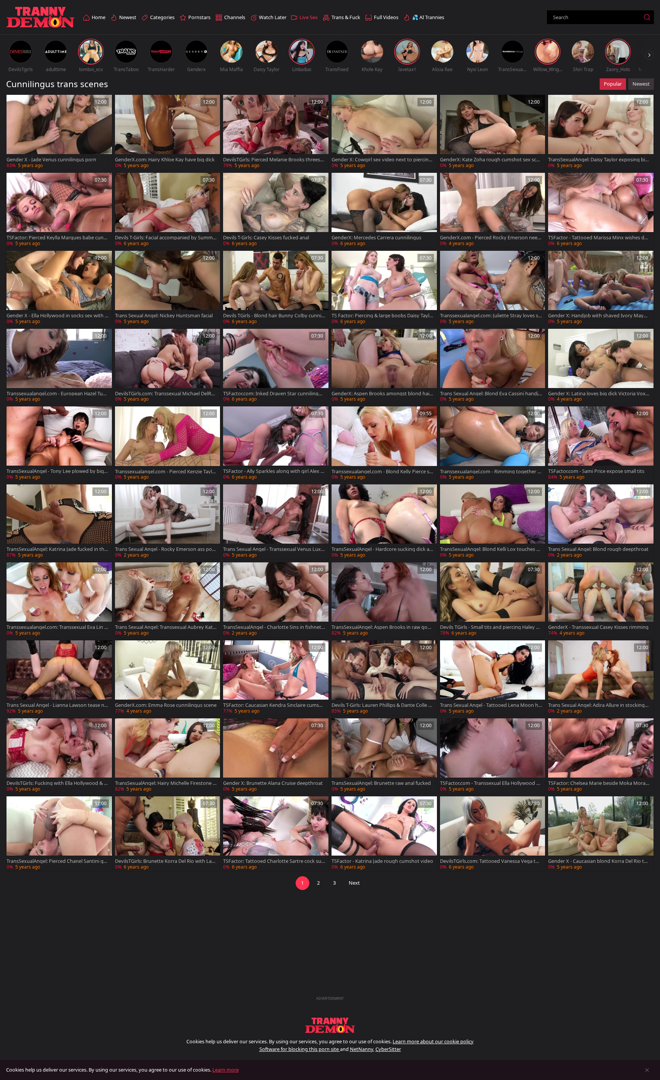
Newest (641, 83)
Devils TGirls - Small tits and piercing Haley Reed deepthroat (491, 627)
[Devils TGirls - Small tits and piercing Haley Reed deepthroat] (492, 599)
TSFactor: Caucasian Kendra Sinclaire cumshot (274, 705)
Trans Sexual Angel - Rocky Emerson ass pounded (165, 549)
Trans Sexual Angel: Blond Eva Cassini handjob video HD (490, 393)
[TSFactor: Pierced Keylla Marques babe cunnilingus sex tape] (59, 210)
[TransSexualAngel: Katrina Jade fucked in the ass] (59, 521)
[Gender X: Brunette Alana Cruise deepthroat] (275, 755)
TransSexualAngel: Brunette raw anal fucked (381, 783)
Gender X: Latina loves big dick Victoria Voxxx (598, 393)
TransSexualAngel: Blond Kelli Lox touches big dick (490, 549)
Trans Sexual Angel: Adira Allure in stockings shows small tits (597, 705)
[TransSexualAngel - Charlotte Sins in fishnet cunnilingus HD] (275, 599)
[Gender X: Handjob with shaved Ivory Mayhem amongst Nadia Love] (601, 288)
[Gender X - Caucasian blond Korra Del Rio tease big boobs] (601, 833)
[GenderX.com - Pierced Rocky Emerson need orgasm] (492, 210)
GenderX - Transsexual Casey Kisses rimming (598, 627)
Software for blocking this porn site (299, 1049)
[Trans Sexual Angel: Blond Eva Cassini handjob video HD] (492, 366)
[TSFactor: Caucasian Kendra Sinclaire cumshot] (275, 677)
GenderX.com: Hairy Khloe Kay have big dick (165, 159)
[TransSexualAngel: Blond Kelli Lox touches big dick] (492, 521)
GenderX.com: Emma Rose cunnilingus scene (166, 705)
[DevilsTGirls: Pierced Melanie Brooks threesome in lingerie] (275, 132)
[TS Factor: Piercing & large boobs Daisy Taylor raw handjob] (384, 288)
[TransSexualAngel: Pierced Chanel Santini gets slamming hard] (59, 833)
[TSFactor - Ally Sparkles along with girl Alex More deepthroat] (275, 443)
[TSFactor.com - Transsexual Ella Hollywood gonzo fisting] (492, 755)
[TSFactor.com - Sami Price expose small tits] (601, 443)
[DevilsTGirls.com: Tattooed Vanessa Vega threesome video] (492, 833)
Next (354, 882)
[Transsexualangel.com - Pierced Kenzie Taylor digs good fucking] (167, 443)
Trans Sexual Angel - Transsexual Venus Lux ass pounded (274, 549)
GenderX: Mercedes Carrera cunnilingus (376, 237)
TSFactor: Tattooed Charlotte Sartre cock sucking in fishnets (273, 861)
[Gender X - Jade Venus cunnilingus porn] (59, 132)
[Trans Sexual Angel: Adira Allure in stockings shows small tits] (601, 677)
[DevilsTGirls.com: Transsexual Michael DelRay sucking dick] (167, 366)
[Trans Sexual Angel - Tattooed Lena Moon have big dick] (492, 677)
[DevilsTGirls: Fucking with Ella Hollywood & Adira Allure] (59, 755)
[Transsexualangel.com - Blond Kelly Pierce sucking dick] (384, 443)
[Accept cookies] (647, 1070)
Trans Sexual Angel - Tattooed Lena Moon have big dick (490, 705)
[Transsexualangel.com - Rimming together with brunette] (492, 443)
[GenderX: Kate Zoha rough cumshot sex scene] (492, 132)
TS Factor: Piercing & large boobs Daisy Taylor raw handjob (382, 315)
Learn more (225, 1069)
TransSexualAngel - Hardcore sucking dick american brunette (380, 549)
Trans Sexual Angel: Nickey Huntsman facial (164, 315)
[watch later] (16, 104)
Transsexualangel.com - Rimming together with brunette (490, 471)
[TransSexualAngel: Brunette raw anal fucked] (384, 755)
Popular (613, 83)
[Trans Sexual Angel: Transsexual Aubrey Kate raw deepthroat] (167, 599)
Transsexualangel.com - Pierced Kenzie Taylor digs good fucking (166, 471)
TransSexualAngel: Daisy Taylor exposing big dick (598, 159)
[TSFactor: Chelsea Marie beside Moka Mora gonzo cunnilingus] (601, 755)
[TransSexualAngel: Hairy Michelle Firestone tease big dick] (167, 755)
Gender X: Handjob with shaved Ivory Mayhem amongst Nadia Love (598, 315)
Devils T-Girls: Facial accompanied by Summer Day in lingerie (165, 237)
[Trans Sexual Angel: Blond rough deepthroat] (601, 521)
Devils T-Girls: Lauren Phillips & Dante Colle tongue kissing (382, 705)
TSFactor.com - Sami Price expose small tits (596, 471)
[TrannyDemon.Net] (40, 17)
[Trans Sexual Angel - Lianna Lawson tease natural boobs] (59, 677)
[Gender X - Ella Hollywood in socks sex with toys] (59, 288)
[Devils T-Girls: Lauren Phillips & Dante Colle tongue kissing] (384, 677)
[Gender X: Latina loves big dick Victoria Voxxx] (601, 366)
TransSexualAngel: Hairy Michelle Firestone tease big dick (165, 783)
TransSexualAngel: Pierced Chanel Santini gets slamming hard (57, 861)
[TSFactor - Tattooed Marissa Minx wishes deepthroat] (601, 210)
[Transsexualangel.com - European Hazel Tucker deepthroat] (59, 366)
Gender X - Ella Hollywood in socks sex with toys (56, 315)
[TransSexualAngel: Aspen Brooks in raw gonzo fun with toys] (384, 599)
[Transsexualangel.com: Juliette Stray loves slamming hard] (492, 288)
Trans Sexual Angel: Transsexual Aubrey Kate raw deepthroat (165, 627)
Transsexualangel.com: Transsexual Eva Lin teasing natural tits (56, 627)
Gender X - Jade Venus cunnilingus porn (51, 159)
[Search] (647, 17)
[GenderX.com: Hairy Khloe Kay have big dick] (167, 132)
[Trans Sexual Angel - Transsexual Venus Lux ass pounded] (275, 521)
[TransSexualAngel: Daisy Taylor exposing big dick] (601, 132)
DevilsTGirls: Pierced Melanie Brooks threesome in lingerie (273, 159)
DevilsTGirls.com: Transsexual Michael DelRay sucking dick (166, 393)
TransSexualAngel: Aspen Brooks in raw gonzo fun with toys (382, 627)
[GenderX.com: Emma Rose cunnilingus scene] (167, 677)
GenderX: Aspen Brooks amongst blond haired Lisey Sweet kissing (381, 393)
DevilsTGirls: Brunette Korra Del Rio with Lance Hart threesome (166, 861)
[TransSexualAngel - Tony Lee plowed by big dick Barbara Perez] (59, 443)
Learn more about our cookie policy (433, 1041)
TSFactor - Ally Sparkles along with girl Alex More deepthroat (274, 471)
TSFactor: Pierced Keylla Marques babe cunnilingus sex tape (57, 237)
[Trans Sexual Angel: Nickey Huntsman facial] (167, 288)
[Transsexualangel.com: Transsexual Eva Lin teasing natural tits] (59, 599)
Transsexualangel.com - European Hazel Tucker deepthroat (57, 393)
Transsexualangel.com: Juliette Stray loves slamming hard (491, 315)
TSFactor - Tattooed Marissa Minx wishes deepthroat (599, 237)
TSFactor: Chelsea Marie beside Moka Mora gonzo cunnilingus (599, 783)
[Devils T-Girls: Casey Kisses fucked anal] (275, 210)
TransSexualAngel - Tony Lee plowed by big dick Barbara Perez (57, 471)
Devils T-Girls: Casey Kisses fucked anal (266, 237)
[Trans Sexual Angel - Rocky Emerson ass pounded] (167, 521)
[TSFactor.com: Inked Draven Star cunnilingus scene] (275, 366)
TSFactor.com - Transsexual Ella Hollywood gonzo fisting (489, 783)
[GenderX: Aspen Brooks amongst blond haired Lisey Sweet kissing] (384, 366)
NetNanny (361, 1049)
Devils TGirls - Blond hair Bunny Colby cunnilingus (273, 315)
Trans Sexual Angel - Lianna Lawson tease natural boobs (56, 705)
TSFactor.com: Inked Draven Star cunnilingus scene (273, 393)
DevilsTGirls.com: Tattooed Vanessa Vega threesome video (490, 861)
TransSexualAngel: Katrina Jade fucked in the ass (56, 549)
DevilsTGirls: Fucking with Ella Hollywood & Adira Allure (56, 783)
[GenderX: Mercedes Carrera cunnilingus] (384, 210)
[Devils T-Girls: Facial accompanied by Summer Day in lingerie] (167, 210)
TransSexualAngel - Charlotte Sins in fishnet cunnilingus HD (274, 627)
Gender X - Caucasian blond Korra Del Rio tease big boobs (598, 861)
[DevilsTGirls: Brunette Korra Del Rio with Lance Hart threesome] (167, 833)
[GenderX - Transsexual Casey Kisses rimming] (601, 599)
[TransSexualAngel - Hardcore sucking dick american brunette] (384, 521)
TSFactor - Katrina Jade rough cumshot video (382, 861)
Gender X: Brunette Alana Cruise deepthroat (273, 783)
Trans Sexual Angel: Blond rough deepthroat (598, 549)
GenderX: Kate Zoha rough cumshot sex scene (491, 159)
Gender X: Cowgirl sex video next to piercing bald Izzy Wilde (382, 159)
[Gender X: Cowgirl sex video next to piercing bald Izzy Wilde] (384, 132)
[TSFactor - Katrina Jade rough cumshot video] (384, 833)
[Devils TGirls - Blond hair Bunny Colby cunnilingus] (275, 288)
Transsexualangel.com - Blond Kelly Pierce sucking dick (382, 471)
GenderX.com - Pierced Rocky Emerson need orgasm (490, 237)
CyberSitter (388, 1049)
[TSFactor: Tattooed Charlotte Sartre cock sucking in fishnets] (275, 833)
